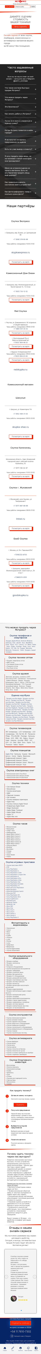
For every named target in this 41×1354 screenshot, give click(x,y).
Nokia (34, 644)
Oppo (8, 646)
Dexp (7, 644)
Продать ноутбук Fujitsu (18, 706)
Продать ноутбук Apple (14, 698)
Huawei (22, 648)
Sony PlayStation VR (13, 895)
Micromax (29, 648)
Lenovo (21, 644)
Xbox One (10, 908)
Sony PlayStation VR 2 (14, 897)
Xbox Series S (11, 913)
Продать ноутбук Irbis (18, 711)
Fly (18, 648)
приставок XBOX (17, 865)
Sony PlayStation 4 (13, 876)
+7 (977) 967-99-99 (20, 506)
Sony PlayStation (12, 869)
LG (26, 644)
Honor (12, 644)
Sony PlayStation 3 (13, 871)
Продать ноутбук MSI (25, 713)
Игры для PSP (11, 893)
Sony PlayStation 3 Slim (14, 872)
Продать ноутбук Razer (13, 715)
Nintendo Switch (12, 902)
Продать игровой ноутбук (25, 719)
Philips (13, 646)
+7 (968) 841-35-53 (20, 329)
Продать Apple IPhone (13, 641)
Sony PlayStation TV (13, 885)
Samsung (8, 642)
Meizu (29, 644)
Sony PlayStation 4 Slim (14, 880)
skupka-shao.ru (20, 427)
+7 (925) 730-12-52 (20, 291)
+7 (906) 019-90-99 (20, 239)
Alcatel (18, 642)
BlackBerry (29, 642)
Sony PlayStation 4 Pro (14, 878)
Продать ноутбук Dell (13, 704)
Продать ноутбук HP (18, 700)
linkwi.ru (20, 518)
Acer (13, 642)
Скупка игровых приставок (20, 862)
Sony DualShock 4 (12, 898)
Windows (29, 641)
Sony (29, 646)
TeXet (22, 650)
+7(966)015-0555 (20, 577)
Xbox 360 (10, 906)
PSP (8, 867)
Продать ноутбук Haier (25, 708)
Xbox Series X (11, 915)
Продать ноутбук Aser (22, 702)
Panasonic (15, 650)
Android (23, 641)
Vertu (33, 646)
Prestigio (19, 646)
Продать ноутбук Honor (13, 709)
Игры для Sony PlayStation (15, 887)
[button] (6, 1276)
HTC (16, 644)
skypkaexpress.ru (20, 252)
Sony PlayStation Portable (15, 884)
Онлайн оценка (11, 35)
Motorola (8, 650)
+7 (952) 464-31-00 (20, 414)
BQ (15, 648)
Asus (23, 642)
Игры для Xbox (11, 889)
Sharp (25, 646)
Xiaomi (8, 648)
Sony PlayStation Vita (13, 882)
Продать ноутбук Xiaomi (20, 717)
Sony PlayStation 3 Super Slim (16, 874)
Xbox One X (10, 912)
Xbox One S (10, 910)
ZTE (12, 648)
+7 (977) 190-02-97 (20, 468)
